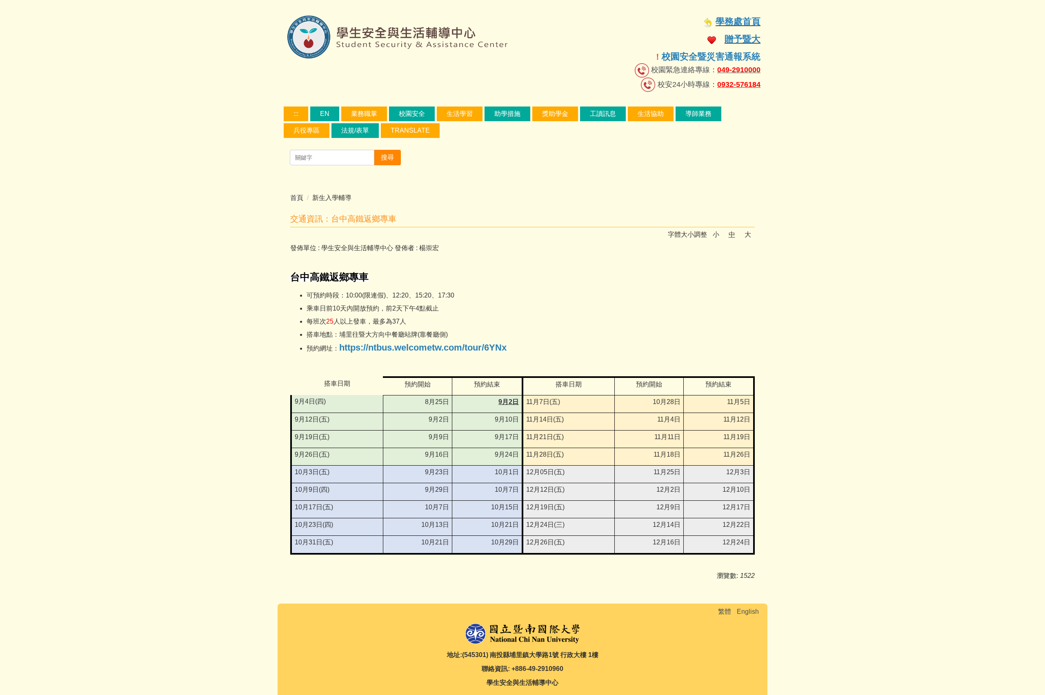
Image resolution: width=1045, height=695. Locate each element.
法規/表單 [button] (355, 130)
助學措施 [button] (507, 113)
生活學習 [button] (460, 113)
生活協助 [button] (651, 113)
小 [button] (716, 234)
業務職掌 (364, 113)
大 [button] (748, 234)
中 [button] (732, 234)
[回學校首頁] (522, 632)
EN (324, 113)
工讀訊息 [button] (603, 113)
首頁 (296, 197)
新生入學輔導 (331, 197)
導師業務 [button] (698, 113)
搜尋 (387, 157)
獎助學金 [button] (555, 113)
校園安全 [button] (412, 113)
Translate (410, 130)
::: (295, 113)
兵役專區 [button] (306, 130)
